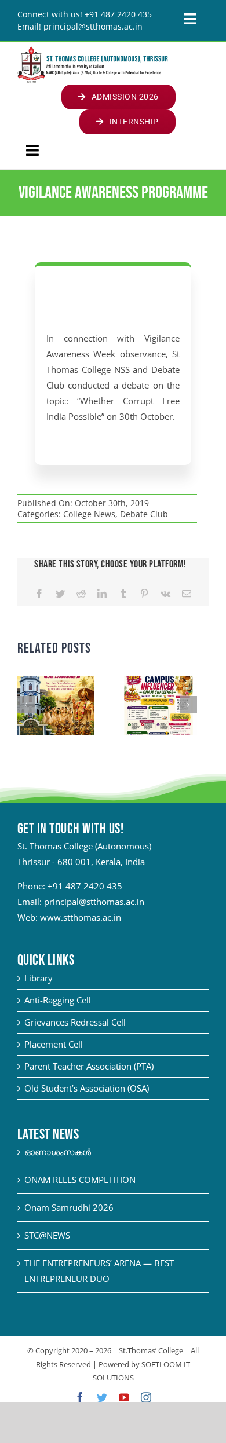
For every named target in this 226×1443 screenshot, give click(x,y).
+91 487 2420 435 (85, 886)
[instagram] (146, 1397)
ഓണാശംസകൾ (57, 1152)
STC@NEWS (47, 1235)
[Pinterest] (144, 593)
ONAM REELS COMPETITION (80, 1179)
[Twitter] (60, 593)
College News (89, 513)
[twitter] (102, 1397)
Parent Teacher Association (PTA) (89, 1066)
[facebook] (80, 1397)
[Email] (186, 593)
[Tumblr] (123, 593)
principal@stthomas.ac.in (94, 901)
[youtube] (124, 1397)
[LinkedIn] (102, 593)
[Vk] (165, 593)
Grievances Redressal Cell (75, 1022)
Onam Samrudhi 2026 (69, 1207)
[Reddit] (81, 593)
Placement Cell (53, 1044)
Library (38, 978)
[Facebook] (39, 593)
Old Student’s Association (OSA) (86, 1088)
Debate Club (144, 513)
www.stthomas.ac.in (80, 917)
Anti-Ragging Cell (57, 1000)
